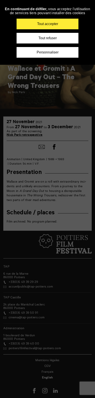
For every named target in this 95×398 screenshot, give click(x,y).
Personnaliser (48, 52)
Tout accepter (47, 24)
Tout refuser (47, 38)
